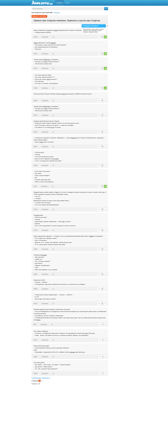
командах (72, 352)
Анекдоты (59, 2)
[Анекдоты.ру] (42, 2)
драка (56, 30)
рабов (56, 158)
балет (57, 192)
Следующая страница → (41, 378)
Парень (36, 42)
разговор (44, 255)
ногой (52, 127)
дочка (48, 79)
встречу (64, 94)
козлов (41, 142)
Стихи (67, 2)
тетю (86, 333)
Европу (38, 320)
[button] (53, 36)
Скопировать (45, 36)
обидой (91, 236)
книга (45, 61)
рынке (37, 215)
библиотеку (46, 59)
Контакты (57, 12)
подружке (53, 42)
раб (63, 221)
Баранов (73, 138)
